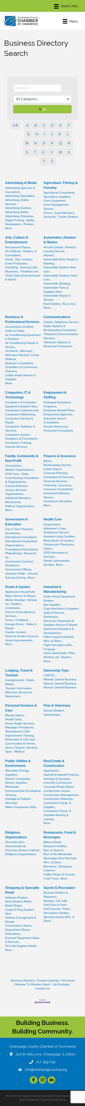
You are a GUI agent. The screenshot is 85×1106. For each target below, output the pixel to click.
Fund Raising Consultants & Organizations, (22, 480)
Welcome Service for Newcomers (18, 694)
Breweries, (50, 866)
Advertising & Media (21, 183)
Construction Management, (61, 795)
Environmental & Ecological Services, (23, 793)
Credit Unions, (53, 469)
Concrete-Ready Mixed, (59, 786)
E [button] (61, 125)
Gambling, (12, 267)
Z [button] (52, 161)
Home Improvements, (19, 640)
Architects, (12, 350)
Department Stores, (18, 929)
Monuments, (13, 502)
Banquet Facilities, (55, 846)
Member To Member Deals (32, 984)
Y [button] (44, 161)
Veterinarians (52, 714)
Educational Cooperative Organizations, (21, 543)
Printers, (29, 224)
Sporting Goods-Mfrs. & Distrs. (59, 919)
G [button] (28, 134)
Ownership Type (56, 670)
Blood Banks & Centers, (59, 540)
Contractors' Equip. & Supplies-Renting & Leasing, (57, 814)
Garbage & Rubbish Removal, (18, 801)
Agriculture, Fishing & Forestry (61, 185)
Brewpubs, (65, 866)
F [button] (69, 125)
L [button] (68, 134)
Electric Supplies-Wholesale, (16, 784)
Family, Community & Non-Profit (21, 458)
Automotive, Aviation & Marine (60, 240)
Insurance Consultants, (59, 489)
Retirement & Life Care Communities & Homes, (20, 741)
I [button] (44, 134)
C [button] (44, 125)
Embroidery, (13, 933)
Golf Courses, (52, 908)
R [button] (69, 143)
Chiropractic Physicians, (59, 544)
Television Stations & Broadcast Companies (58, 344)
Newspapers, (13, 224)
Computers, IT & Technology (18, 395)
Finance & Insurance (60, 456)
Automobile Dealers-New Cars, (60, 269)
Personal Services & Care (21, 708)
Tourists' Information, (18, 688)
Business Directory (23, 980)
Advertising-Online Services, (17, 202)
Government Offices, (18, 569)
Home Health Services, (20, 723)
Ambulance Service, (57, 532)
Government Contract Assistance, (19, 563)
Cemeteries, (13, 608)
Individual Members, (18, 498)
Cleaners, (11, 371)
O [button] (44, 143)
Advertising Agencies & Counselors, (20, 190)
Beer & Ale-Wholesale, (58, 854)
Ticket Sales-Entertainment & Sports (22, 277)
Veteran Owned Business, (60, 683)
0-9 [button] (15, 125)
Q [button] (60, 143)
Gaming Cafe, (29, 267)
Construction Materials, (59, 798)
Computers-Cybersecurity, (22, 410)
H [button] (37, 134)
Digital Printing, (15, 220)
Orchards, (50, 216)
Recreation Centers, (57, 912)
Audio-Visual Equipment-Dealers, (60, 598)
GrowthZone (58, 1099)
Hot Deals (68, 980)
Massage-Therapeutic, (20, 727)
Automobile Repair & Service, (57, 297)
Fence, (9, 620)
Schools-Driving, (15, 577)
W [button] (60, 152)
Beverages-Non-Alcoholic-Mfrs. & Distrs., (61, 860)
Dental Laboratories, (57, 560)
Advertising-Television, (19, 216)
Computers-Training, (18, 442)
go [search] (44, 109)
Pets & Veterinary (57, 705)
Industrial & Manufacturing (55, 589)
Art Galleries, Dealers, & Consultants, (21, 253)
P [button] (52, 143)
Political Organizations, (20, 506)
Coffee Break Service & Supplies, (20, 377)
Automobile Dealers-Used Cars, (60, 277)
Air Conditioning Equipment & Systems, (23, 337)
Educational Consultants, (21, 537)
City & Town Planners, (19, 529)
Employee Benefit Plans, (59, 410)
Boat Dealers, (52, 303)
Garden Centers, (16, 632)
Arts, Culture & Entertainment (16, 240)
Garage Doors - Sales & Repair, (20, 626)
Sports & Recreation (59, 888)
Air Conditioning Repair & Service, (21, 345)
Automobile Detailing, (57, 283)
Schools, (33, 573)
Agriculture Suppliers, (57, 196)
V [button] (52, 152)
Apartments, (51, 770)
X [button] (69, 152)
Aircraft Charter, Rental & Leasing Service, (60, 249)
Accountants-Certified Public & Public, (19, 328)
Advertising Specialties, (20, 195)
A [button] (27, 125)
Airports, (49, 255)
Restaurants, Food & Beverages (60, 835)
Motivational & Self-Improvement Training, (20, 733)
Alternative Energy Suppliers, (17, 772)
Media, (30, 220)
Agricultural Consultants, (59, 192)
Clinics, (48, 548)
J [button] (52, 134)
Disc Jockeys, (24, 259)
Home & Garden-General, (22, 636)
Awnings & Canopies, (57, 778)
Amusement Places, (18, 247)
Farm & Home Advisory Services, (20, 614)
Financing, (50, 485)
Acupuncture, (52, 524)
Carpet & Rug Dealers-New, (20, 911)
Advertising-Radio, (17, 212)
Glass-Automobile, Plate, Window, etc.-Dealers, (60, 655)
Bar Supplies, (52, 604)
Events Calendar (48, 980)
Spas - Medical (15, 751)
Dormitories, (13, 533)
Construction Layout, (57, 790)
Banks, (48, 460)
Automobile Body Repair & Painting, (61, 261)
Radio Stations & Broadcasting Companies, (60, 328)
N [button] (35, 143)
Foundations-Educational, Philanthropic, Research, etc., (22, 553)
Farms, (48, 212)
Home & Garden (17, 587)
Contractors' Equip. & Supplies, (57, 805)
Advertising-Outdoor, (18, 208)
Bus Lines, (69, 303)
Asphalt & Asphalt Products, (61, 774)
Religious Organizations (16, 835)
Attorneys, (26, 350)
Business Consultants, (19, 363)
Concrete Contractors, (58, 782)
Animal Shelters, (54, 710)
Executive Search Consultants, (55, 420)
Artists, (9, 259)
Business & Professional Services (22, 319)
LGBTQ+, (50, 675)
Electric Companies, (18, 778)
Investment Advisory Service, (57, 495)
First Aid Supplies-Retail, (21, 945)
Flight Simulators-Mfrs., (59, 645)
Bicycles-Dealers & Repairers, (56, 894)
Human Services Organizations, (16, 492)
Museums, (12, 271)
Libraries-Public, (15, 573)
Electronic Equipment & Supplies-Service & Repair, (61, 623)
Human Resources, (56, 426)
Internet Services (16, 446)
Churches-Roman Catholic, (22, 850)
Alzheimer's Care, (55, 528)
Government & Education (16, 522)
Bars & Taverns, (54, 850)
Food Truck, (51, 878)
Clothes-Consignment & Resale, (20, 919)
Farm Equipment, (55, 200)
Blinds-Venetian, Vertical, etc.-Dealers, (21, 602)
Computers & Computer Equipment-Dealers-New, (21, 404)
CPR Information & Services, (56, 554)
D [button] (52, 125)
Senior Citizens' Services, (21, 747)
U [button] (43, 152)
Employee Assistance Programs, (57, 404)
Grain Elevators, (64, 212)
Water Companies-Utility (21, 807)
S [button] (27, 152)
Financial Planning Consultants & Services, (59, 475)
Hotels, (30, 680)
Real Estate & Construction (54, 763)
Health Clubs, (14, 719)
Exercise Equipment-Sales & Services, (22, 940)
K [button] (60, 134)
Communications (57, 317)
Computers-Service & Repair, (19, 420)
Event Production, (16, 263)
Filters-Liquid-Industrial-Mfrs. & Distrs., (59, 639)
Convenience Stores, (18, 925)
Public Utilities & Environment (18, 763)
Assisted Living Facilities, (60, 536)
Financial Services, (56, 481)
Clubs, (25, 473)
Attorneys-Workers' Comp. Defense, (22, 357)
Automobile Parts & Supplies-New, (56, 289)
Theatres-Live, (29, 271)
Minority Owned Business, (60, 679)
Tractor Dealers (68, 216)
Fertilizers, (22, 620)
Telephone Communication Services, (61, 336)
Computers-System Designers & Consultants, (21, 436)
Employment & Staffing (55, 395)
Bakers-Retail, (53, 842)
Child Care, (12, 473)
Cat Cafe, (62, 900)
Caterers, (50, 870)
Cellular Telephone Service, (61, 322)
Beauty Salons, (15, 715)
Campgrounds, (15, 680)
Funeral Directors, (17, 485)
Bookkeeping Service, (58, 465)
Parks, (67, 908)
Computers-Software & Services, (20, 428)
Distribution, (51, 616)
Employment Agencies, (58, 414)
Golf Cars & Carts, (55, 904)
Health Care (53, 519)
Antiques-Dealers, (16, 897)
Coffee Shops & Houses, (60, 874)
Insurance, (65, 485)
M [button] (27, 143)
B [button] (35, 125)
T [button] (35, 152)
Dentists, (49, 564)
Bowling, (49, 900)
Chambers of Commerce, (21, 367)
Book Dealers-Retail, (18, 901)
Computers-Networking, (20, 414)
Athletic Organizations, (19, 469)
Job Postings (60, 984)
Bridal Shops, (13, 905)
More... (9, 228)
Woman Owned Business (60, 687)
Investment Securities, (58, 501)
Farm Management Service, (56, 206)
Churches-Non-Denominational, (15, 844)
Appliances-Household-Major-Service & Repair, (20, 593)
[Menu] (66, 6)
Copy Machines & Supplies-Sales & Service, (61, 610)
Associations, (13, 465)
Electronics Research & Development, (59, 631)
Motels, (10, 684)
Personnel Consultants (58, 430)
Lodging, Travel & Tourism (19, 673)
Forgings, (50, 649)
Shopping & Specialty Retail (22, 890)
